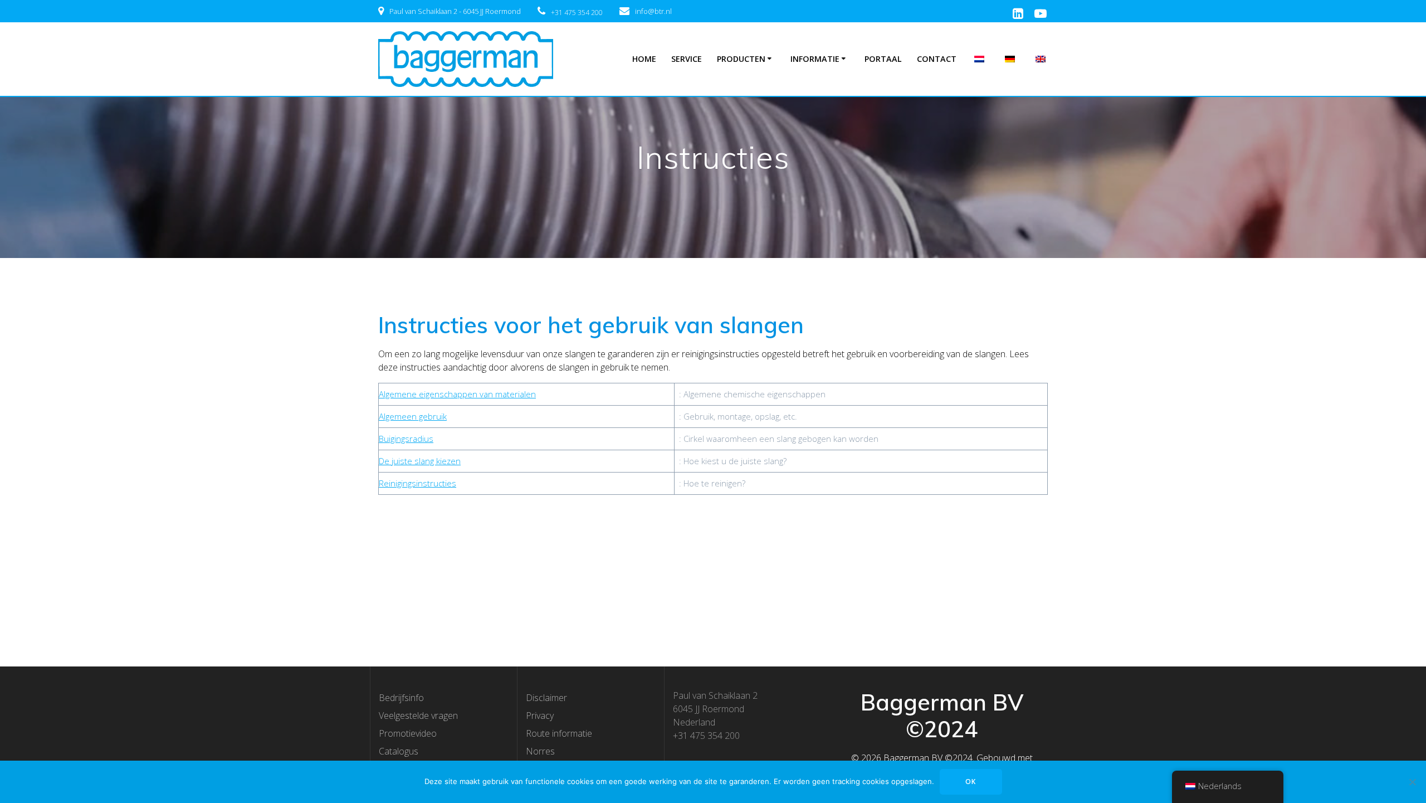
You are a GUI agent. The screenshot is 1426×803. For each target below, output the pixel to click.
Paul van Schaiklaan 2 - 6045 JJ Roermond (455, 11)
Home (644, 58)
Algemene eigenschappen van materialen (457, 394)
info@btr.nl (653, 11)
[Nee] (1412, 781)
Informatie (814, 58)
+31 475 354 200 (577, 12)
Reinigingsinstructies (417, 483)
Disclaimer (546, 698)
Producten (741, 58)
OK (970, 781)
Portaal (883, 58)
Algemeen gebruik (413, 416)
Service (686, 58)
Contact (936, 58)
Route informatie (559, 733)
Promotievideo (408, 733)
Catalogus (398, 751)
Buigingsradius (406, 438)
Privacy (540, 715)
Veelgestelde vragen (418, 715)
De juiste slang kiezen (420, 460)
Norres (540, 751)
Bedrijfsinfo (401, 698)
